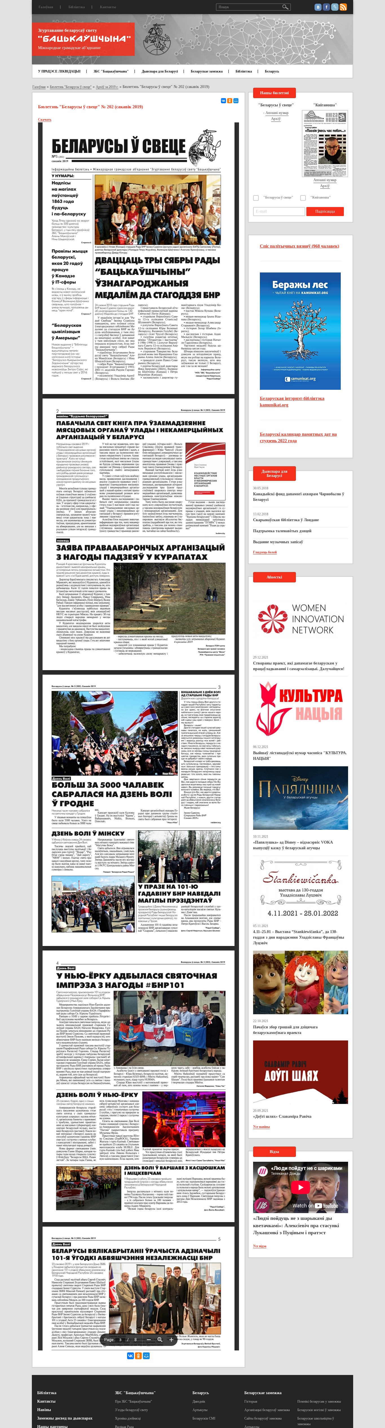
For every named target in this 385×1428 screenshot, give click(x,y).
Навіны (44, 1410)
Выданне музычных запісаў (278, 542)
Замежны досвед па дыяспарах (64, 1418)
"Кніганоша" (320, 197)
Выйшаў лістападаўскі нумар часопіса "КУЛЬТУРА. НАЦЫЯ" (300, 756)
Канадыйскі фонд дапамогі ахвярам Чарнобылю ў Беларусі (298, 497)
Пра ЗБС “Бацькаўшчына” (133, 1401)
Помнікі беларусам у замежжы (319, 1401)
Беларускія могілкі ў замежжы (319, 1410)
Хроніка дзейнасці (128, 1418)
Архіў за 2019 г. (107, 87)
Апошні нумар (277, 113)
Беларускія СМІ (204, 1418)
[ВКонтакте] (223, 100)
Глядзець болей (265, 552)
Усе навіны (261, 1127)
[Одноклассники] (229, 100)
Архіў (276, 118)
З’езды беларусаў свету (131, 1410)
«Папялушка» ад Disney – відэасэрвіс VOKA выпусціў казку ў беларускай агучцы (293, 845)
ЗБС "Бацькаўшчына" (111, 71)
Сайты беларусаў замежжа (263, 1418)
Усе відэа (259, 1246)
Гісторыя (250, 1401)
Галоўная (46, 7)
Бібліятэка (76, 7)
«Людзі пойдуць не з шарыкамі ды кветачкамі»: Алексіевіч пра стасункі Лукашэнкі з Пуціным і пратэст (296, 1225)
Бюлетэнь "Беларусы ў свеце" (71, 87)
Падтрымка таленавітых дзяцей (282, 531)
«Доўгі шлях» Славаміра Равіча (282, 1116)
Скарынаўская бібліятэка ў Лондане (286, 520)
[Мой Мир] (235, 100)
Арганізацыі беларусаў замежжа (267, 1410)
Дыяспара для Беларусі (160, 71)
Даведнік (199, 1401)
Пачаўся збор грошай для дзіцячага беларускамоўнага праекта (285, 1030)
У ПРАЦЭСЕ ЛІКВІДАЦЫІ (59, 71)
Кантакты (108, 7)
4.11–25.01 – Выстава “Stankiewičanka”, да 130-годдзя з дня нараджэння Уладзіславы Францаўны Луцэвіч (298, 937)
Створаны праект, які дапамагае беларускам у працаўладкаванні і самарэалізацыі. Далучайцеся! (298, 666)
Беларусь (272, 71)
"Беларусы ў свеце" (278, 197)
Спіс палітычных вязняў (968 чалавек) (299, 246)
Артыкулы (200, 1410)
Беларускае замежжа (207, 71)
